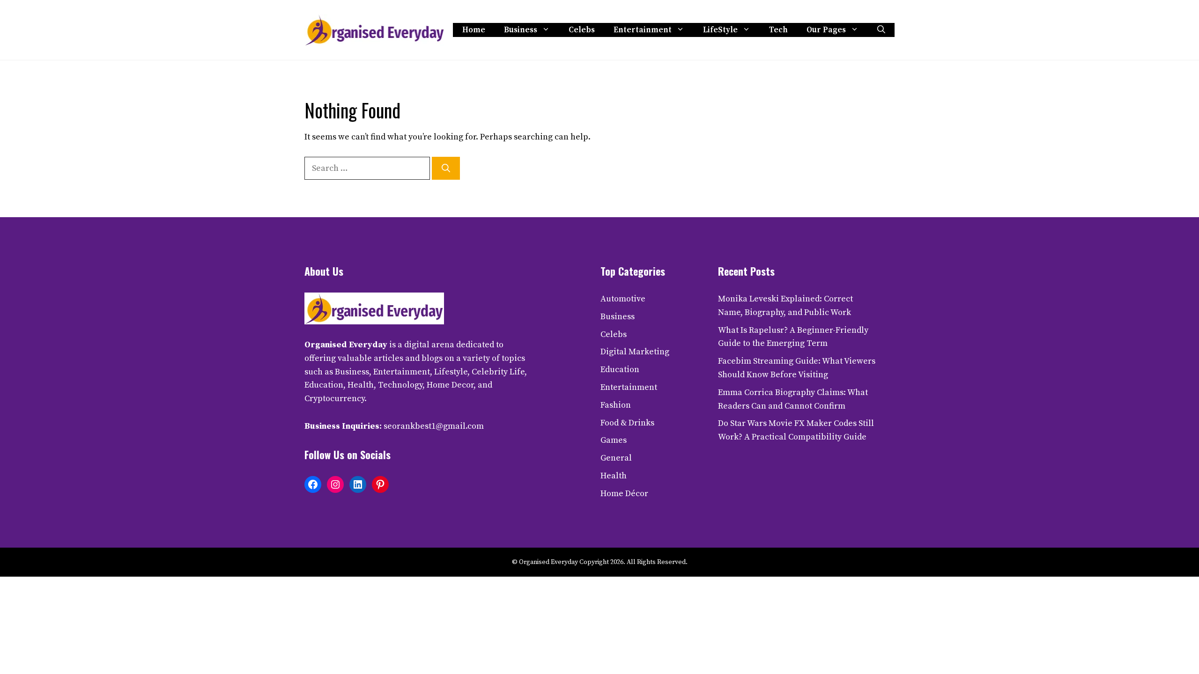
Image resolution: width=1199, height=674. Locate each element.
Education (619, 369)
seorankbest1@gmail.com (434, 426)
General (616, 458)
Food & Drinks (627, 423)
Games (613, 440)
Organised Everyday (345, 344)
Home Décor (624, 493)
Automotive (622, 298)
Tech (778, 30)
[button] (881, 30)
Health (613, 475)
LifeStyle (720, 30)
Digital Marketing (634, 351)
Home (473, 30)
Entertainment (643, 30)
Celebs (582, 30)
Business (520, 30)
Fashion (615, 405)
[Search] (446, 168)
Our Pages (826, 30)
